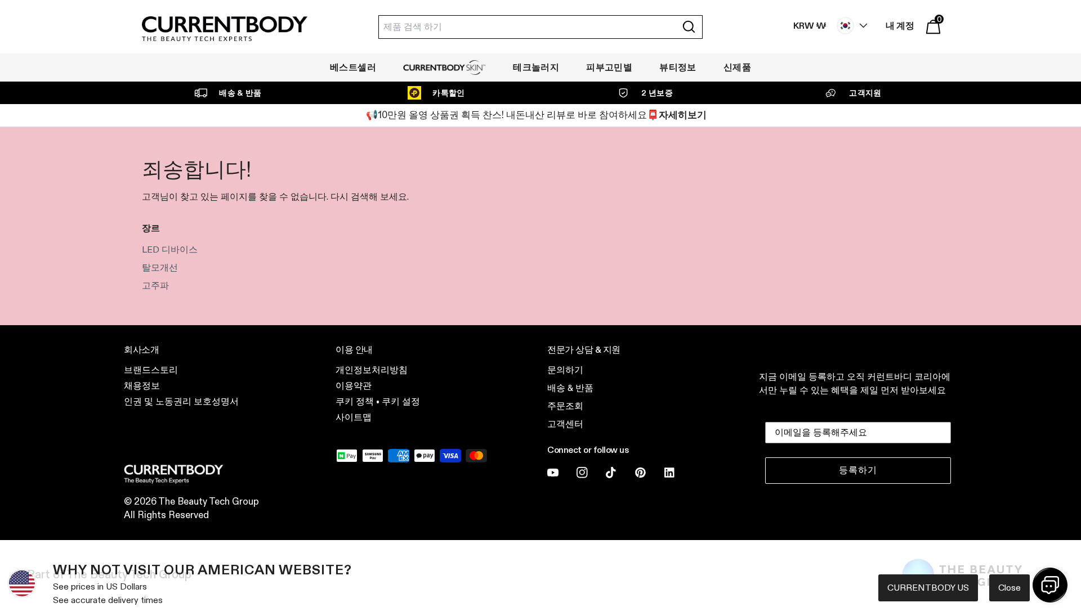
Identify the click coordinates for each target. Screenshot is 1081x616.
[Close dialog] (748, 207)
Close (1009, 587)
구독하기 (650, 385)
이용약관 (634, 457)
